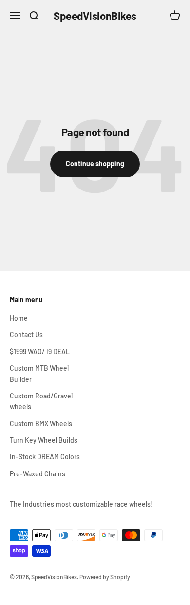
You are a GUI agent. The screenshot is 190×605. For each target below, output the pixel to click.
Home (19, 318)
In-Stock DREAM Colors (45, 457)
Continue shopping (95, 163)
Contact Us (26, 334)
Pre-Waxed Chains (37, 474)
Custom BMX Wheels (41, 423)
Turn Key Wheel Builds (43, 440)
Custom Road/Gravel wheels (41, 401)
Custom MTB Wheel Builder (39, 373)
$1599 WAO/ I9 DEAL (40, 351)
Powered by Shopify (104, 576)
